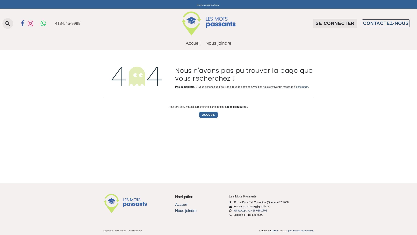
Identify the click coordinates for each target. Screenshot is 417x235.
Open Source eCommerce (300, 230)
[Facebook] (22, 23)
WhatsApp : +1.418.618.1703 (250, 210)
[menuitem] (193, 43)
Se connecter (335, 23)
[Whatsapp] (43, 23)
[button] (7, 23)
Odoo (275, 230)
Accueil (208, 114)
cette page (302, 87)
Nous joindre (186, 210)
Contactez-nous (386, 23)
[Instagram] (30, 23)
